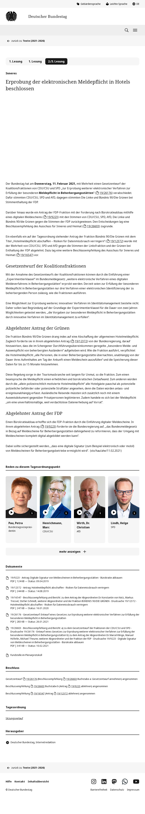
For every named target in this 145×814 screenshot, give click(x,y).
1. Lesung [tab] (15, 61)
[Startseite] (36, 16)
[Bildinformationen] (32, 513)
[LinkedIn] (104, 781)
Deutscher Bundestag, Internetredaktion (33, 742)
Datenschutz (117, 789)
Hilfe (9, 781)
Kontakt (19, 781)
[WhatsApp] (125, 781)
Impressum (133, 789)
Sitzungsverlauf (14, 718)
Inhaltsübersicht (38, 781)
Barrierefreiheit (99, 789)
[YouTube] (136, 781)
